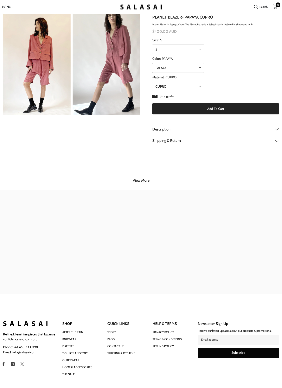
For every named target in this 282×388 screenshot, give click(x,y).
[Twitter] (22, 364)
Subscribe (238, 353)
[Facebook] (3, 364)
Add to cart (215, 109)
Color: (162, 59)
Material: (164, 77)
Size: (157, 40)
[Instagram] (13, 364)
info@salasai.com (24, 352)
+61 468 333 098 (26, 347)
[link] (35, 286)
